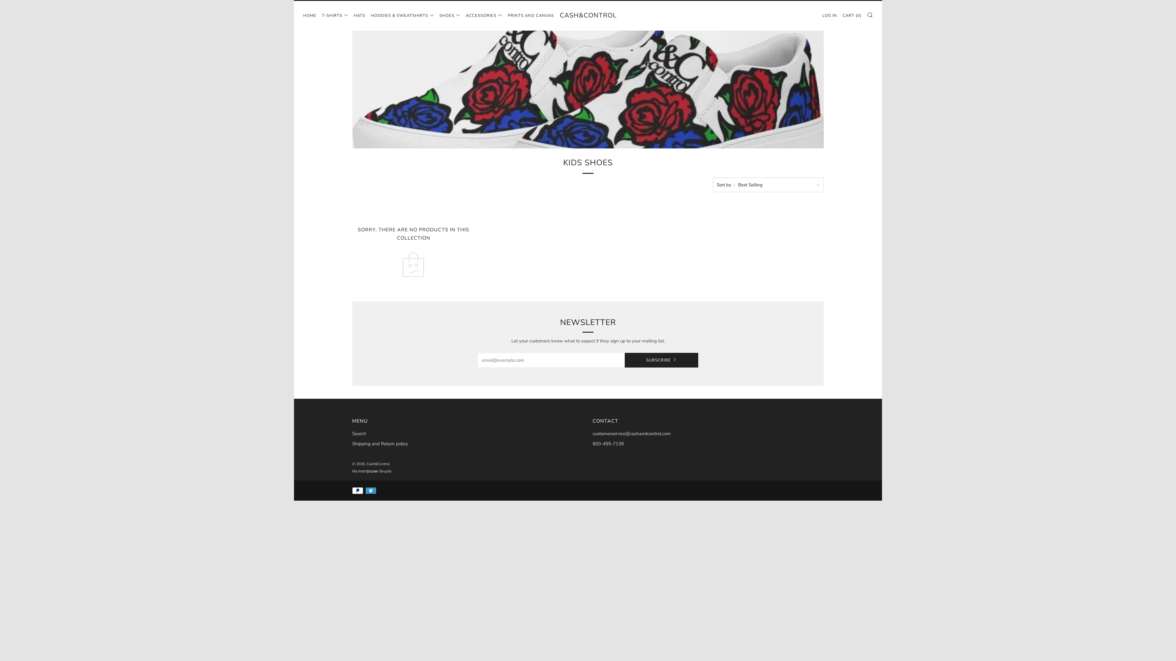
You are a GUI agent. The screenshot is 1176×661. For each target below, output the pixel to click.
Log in (829, 15)
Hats (359, 15)
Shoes (446, 15)
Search (359, 434)
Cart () (851, 15)
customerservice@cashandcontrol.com (632, 434)
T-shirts (332, 15)
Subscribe (658, 360)
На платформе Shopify (372, 471)
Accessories (481, 15)
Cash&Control (588, 15)
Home (309, 15)
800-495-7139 (608, 444)
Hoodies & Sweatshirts (399, 15)
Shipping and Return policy (380, 444)
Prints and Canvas (531, 15)
